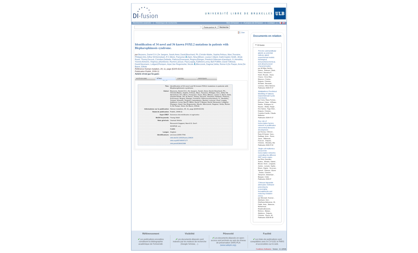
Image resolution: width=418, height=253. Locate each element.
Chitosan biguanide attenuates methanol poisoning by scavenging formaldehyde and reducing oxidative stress (266, 189)
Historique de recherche (166, 23)
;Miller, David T (222, 62)
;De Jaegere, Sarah (165, 54)
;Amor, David (180, 54)
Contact (271, 23)
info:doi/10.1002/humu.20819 (181, 138)
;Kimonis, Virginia (149, 62)
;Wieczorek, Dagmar (204, 64)
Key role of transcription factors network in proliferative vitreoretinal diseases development (267, 125)
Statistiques (202, 78)
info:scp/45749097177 (179, 140)
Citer (243, 33)
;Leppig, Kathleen (196, 62)
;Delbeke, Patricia (171, 59)
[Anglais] (284, 23)
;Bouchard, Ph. (192, 54)
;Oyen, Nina (192, 57)
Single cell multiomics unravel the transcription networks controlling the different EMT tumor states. (267, 152)
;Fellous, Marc (226, 54)
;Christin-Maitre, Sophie (209, 54)
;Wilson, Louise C (205, 57)
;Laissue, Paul (182, 62)
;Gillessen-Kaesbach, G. (223, 59)
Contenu (180, 78)
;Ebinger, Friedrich (205, 59)
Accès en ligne (141, 78)
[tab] (267, 45)
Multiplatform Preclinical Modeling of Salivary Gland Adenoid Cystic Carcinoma (267, 94)
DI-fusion (261, 45)
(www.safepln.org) (228, 245)
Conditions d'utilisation (263, 249)
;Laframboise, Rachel (166, 62)
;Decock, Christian (155, 59)
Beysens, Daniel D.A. (147, 54)
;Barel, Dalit (218, 57)
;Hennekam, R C (162, 57)
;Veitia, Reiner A (220, 64)
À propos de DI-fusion (253, 23)
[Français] (280, 23)
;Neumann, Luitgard (149, 64)
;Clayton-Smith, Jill (231, 57)
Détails (159, 78)
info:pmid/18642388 (178, 143)
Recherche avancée (142, 23)
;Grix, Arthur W (148, 57)
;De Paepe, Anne (234, 64)
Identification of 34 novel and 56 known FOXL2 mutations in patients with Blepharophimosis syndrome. (181, 46)
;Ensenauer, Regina (188, 59)
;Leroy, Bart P (210, 62)
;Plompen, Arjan (165, 64)
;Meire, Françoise (177, 57)
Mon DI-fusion (232, 23)
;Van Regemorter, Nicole (182, 64)
